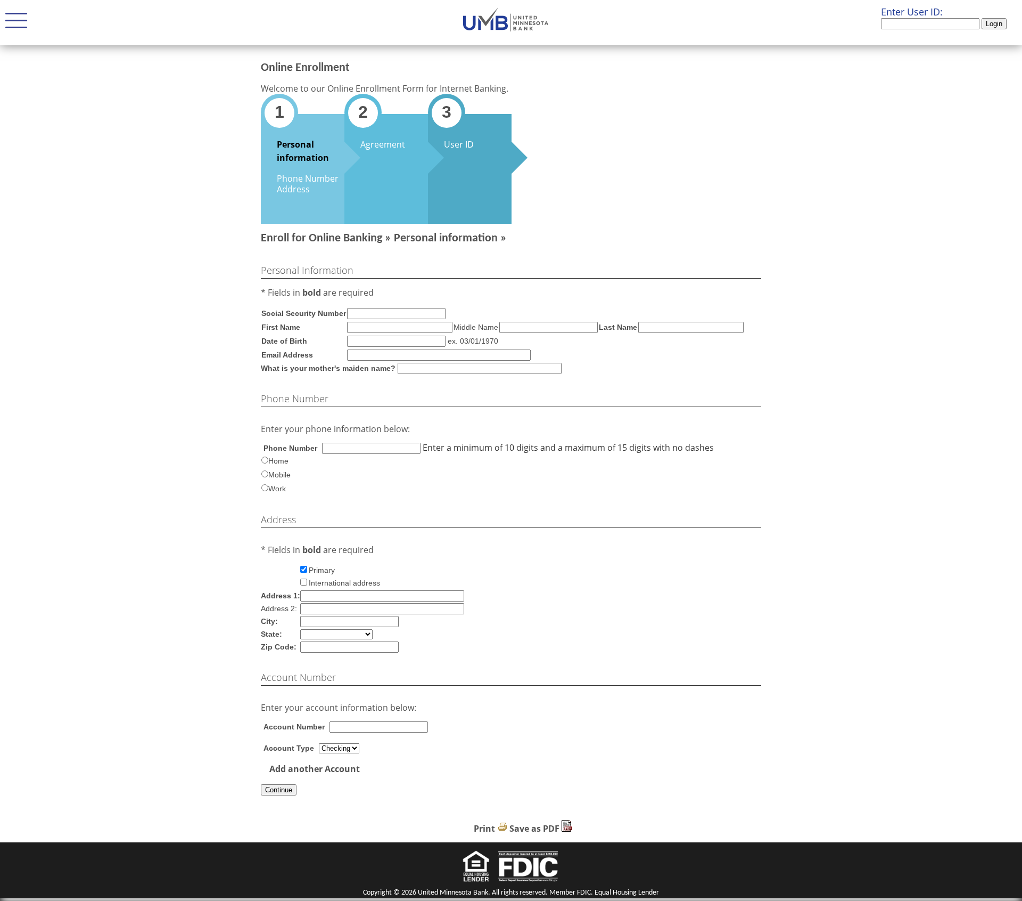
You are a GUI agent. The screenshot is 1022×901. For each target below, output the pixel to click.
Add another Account (314, 769)
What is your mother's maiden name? (328, 368)
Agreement (382, 144)
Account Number (294, 727)
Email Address (287, 355)
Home (278, 461)
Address (293, 189)
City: (269, 621)
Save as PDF (534, 828)
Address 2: (279, 608)
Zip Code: (278, 647)
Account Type (288, 748)
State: (271, 634)
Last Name (618, 327)
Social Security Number (303, 313)
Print (484, 828)
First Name (280, 327)
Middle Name (476, 327)
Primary (322, 570)
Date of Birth (284, 341)
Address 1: (280, 595)
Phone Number (308, 178)
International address (344, 583)
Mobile (279, 474)
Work (277, 488)
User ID (459, 144)
